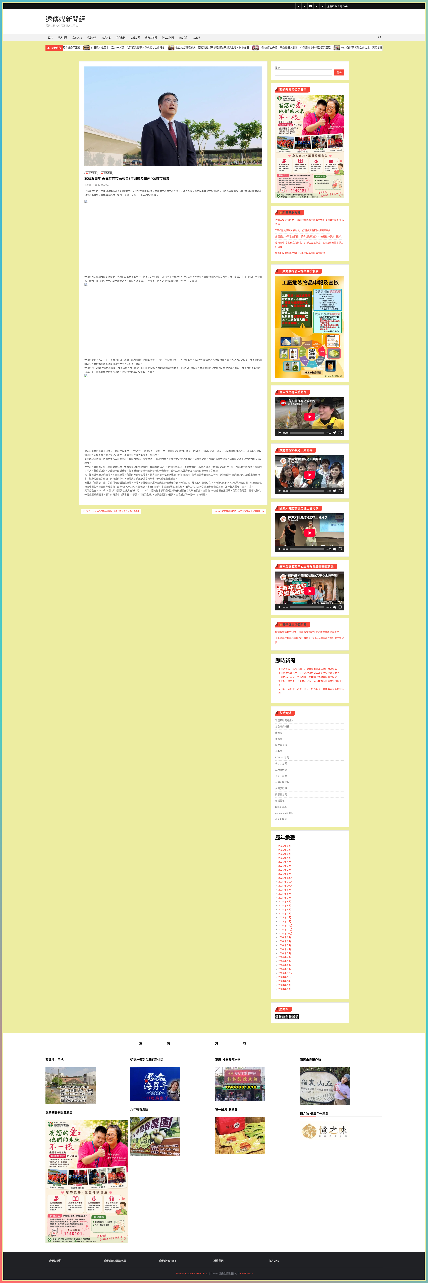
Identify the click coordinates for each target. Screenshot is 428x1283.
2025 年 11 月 (285, 881)
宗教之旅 (77, 37)
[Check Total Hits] (287, 1016)
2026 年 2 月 (284, 869)
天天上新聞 (281, 775)
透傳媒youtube (167, 1260)
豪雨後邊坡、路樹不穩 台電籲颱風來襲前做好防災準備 (307, 669)
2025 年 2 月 (284, 917)
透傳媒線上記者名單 (115, 1260)
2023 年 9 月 (284, 985)
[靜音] (334, 432)
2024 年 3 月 (284, 961)
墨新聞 (278, 738)
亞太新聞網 (281, 819)
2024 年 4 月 (284, 957)
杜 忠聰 (87, 184)
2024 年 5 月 (284, 953)
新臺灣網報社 (291, 212)
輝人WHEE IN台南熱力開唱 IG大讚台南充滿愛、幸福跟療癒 (112, 511)
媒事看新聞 (281, 794)
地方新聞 (62, 37)
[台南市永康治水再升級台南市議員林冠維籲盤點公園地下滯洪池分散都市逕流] (350, 47)
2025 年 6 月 (284, 901)
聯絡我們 (183, 37)
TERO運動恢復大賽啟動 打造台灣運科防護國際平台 (302, 230)
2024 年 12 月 (285, 925)
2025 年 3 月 (284, 913)
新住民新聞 (168, 37)
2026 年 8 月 (284, 845)
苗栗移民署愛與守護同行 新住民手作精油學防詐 (300, 253)
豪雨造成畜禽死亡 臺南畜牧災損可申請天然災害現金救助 (308, 673)
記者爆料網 (281, 769)
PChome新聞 (282, 757)
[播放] (279, 432)
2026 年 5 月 (284, 857)
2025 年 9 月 (284, 889)
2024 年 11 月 (285, 929)
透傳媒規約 (55, 1260)
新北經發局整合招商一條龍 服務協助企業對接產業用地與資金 (307, 631)
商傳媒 (278, 732)
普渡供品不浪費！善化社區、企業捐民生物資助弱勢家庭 (307, 677)
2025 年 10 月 (285, 885)
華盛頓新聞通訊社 (284, 720)
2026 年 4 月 (284, 861)
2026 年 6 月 (284, 853)
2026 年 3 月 (284, 865)
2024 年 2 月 (284, 965)
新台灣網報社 (282, 726)
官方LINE (274, 1260)
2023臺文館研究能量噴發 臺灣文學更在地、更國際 (236, 511)
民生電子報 (281, 745)
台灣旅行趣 (281, 788)
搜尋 (277, 67)
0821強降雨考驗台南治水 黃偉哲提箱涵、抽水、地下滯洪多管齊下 (305, 47)
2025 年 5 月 (284, 905)
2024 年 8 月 (284, 941)
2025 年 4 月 (284, 909)
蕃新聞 (278, 751)
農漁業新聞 (151, 37)
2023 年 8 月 (284, 989)
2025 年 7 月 (284, 897)
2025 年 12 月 (285, 877)
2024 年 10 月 (285, 933)
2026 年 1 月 (284, 873)
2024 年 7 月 (284, 945)
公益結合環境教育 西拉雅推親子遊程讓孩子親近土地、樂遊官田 (138, 47)
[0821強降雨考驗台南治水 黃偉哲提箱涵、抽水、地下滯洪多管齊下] (263, 47)
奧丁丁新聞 (281, 763)
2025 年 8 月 (284, 893)
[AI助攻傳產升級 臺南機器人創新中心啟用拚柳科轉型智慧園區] (181, 47)
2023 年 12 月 (285, 973)
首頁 (50, 37)
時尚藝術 (120, 37)
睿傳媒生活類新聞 (294, 624)
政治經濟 (91, 37)
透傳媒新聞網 (65, 19)
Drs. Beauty (281, 806)
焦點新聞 (135, 37)
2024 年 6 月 (284, 949)
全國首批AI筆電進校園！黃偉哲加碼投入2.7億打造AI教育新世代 (308, 236)
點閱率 (196, 37)
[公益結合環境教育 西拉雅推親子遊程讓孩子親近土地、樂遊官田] (97, 47)
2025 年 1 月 (284, 921)
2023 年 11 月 (285, 977)
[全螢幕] (340, 432)
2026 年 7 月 (284, 849)
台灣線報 (280, 800)
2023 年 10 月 (285, 981)
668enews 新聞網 (284, 813)
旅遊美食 (106, 37)
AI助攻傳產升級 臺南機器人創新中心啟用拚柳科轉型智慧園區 (221, 47)
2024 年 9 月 (284, 937)
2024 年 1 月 (284, 969)
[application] (309, 416)
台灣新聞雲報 (282, 782)
